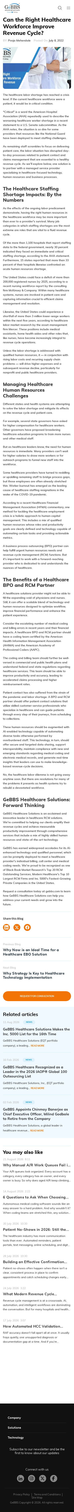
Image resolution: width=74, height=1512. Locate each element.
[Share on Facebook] (27, 927)
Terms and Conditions (47, 1494)
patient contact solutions (46, 701)
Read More (37, 1046)
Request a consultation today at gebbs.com (31, 891)
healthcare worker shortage (35, 120)
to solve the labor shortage (20, 408)
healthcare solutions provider (24, 593)
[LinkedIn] (20, 1478)
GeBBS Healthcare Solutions (21, 813)
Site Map (37, 1498)
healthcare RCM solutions (45, 818)
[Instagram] (31, 1478)
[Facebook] (53, 1478)
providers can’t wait (55, 451)
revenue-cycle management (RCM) (25, 555)
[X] (42, 1478)
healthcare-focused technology (42, 172)
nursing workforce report (28, 286)
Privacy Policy (21, 1494)
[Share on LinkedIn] (6, 927)
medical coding (53, 753)
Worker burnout (19, 485)
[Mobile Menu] (68, 8)
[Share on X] (16, 927)
